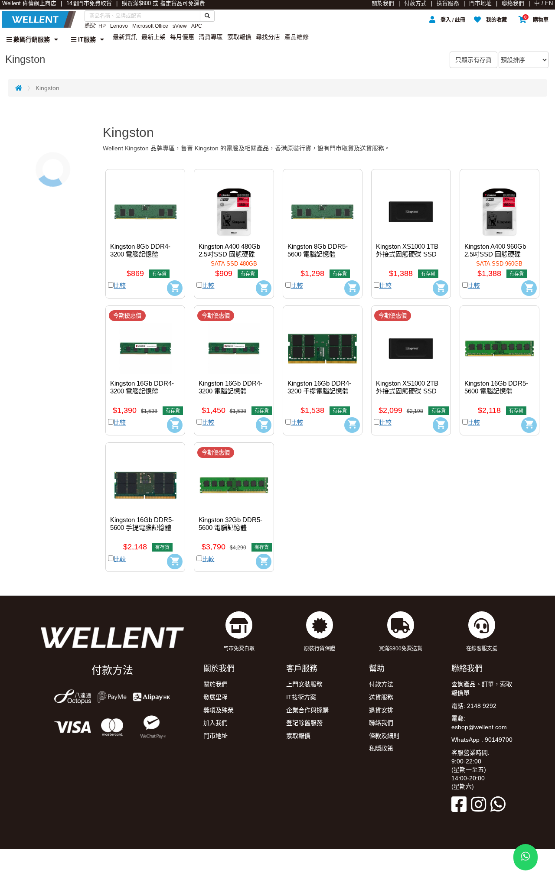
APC (196, 26)
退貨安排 (381, 710)
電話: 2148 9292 (473, 705)
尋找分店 (268, 36)
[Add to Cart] (175, 288)
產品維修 (296, 36)
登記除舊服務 (304, 722)
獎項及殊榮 (218, 710)
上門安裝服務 (304, 684)
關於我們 (383, 3)
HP (102, 26)
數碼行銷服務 (31, 39)
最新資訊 (125, 36)
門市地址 (480, 3)
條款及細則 (384, 735)
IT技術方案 (301, 697)
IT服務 (86, 39)
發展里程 (215, 697)
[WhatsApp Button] (525, 857)
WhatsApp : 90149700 (482, 739)
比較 (120, 285)
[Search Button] (207, 16)
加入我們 (215, 722)
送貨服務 (448, 3)
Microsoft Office (150, 26)
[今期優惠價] (145, 342)
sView (180, 26)
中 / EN (543, 3)
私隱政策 (381, 748)
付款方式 (415, 3)
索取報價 (239, 36)
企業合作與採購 (307, 710)
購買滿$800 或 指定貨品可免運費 (163, 3)
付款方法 (381, 684)
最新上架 (153, 36)
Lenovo (119, 26)
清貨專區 (211, 36)
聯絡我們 (513, 3)
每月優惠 (182, 36)
